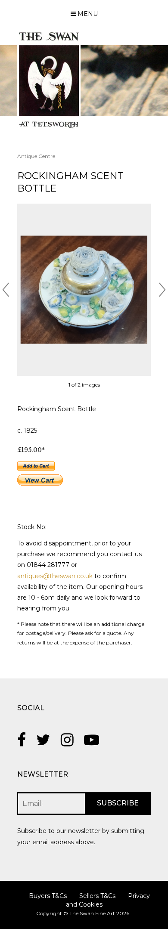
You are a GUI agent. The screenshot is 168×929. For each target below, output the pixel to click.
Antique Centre (36, 156)
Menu (87, 14)
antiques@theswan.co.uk (55, 576)
